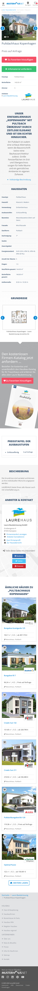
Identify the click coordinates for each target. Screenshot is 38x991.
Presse (6, 947)
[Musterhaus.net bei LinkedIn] (13, 977)
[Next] (35, 28)
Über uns (7, 939)
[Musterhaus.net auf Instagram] (9, 977)
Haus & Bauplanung (11, 910)
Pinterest (19, 566)
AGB (12, 985)
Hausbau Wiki (9, 922)
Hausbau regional (10, 930)
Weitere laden (20, 883)
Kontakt (6, 959)
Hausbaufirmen (9, 914)
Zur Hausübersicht (9, 10)
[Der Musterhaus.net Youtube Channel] (22, 977)
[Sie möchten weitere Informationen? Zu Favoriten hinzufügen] (19, 27)
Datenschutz (19, 985)
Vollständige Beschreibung (20, 179)
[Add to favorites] (5, 600)
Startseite (5, 895)
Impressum (5, 985)
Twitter (20, 561)
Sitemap (7, 955)
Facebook (19, 556)
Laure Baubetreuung (20, 895)
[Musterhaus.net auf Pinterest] (18, 977)
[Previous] (2, 28)
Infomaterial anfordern (20, 69)
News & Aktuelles (10, 943)
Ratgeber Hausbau (10, 926)
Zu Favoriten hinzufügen (20, 59)
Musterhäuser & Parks (12, 918)
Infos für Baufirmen (11, 951)
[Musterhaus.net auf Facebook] (4, 977)
